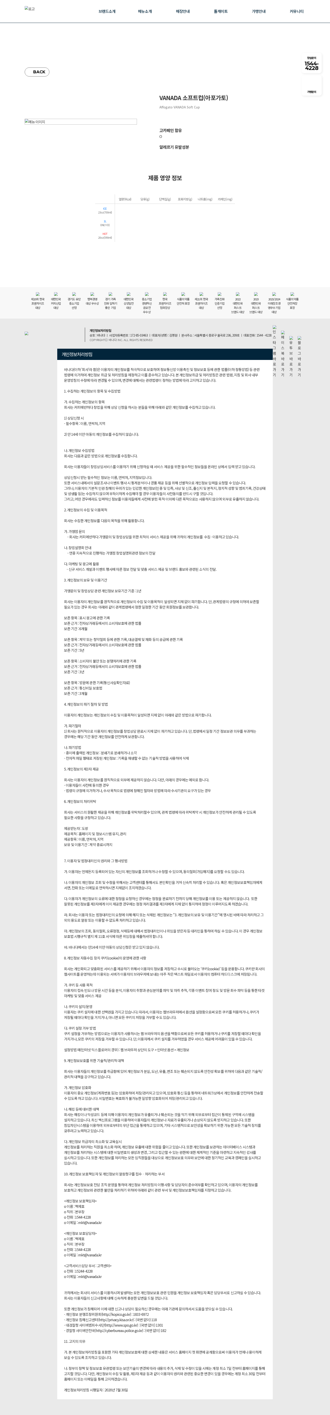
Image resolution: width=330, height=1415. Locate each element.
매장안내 (182, 11)
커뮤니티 (296, 11)
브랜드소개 (107, 11)
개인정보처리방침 (100, 330)
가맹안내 (258, 11)
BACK (39, 72)
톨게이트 (220, 11)
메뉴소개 (145, 11)
